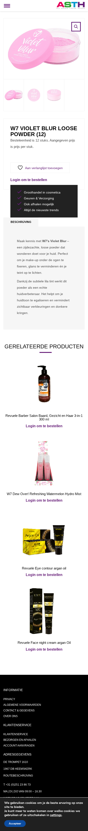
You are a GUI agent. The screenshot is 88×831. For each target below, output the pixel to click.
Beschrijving (21, 222)
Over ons (10, 716)
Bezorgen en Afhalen (19, 739)
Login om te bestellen (28, 180)
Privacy (9, 699)
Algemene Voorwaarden (22, 704)
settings (56, 815)
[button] (76, 26)
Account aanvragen (19, 745)
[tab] (20, 222)
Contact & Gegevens (19, 710)
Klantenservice (15, 734)
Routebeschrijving (18, 775)
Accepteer (15, 823)
